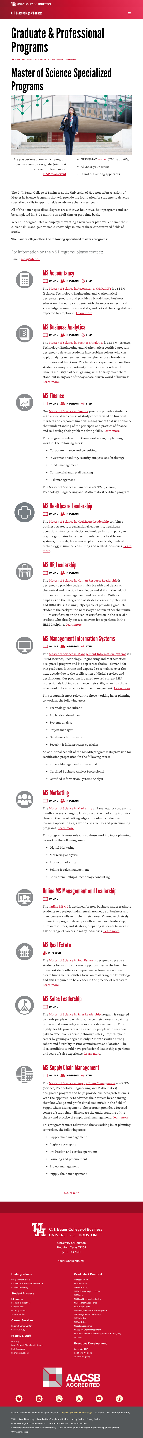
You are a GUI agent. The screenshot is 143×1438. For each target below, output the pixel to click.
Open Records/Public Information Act (28, 1423)
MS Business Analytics (64, 327)
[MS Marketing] (24, 799)
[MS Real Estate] (24, 951)
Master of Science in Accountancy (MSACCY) (80, 288)
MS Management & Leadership (87, 1314)
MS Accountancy (58, 273)
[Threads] (119, 1398)
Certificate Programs (83, 1352)
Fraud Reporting (27, 1419)
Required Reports (79, 1423)
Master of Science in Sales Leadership (75, 1014)
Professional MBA (82, 1279)
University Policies (19, 1431)
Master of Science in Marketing (70, 808)
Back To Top (70, 1193)
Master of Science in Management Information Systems (87, 654)
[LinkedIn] (39, 1398)
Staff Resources (18, 1349)
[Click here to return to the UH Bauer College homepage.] (67, 1229)
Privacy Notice (93, 1419)
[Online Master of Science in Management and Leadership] (24, 897)
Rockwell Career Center (21, 1325)
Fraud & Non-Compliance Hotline (52, 1419)
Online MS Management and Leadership (79, 891)
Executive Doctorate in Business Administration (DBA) (97, 1333)
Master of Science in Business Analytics (76, 342)
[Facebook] (19, 1398)
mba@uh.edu (30, 259)
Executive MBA (80, 1283)
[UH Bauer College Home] (26, 13)
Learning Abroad (18, 1310)
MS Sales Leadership (62, 999)
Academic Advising (19, 1287)
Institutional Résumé (58, 1423)
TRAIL (14, 1419)
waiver (102, 159)
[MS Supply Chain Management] (24, 1074)
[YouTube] (99, 1398)
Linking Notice (77, 1419)
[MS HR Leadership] (24, 571)
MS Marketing (56, 793)
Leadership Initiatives (20, 1302)
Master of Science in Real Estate (71, 960)
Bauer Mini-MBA (81, 1349)
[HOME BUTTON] (13, 59)
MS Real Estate (57, 945)
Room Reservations (20, 1352)
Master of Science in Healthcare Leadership (79, 521)
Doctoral (78, 1337)
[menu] (129, 13)
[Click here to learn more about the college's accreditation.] (71, 1377)
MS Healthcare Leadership (67, 506)
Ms (36, 59)
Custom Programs (82, 1356)
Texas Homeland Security (118, 1412)
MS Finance (53, 396)
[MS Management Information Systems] (24, 645)
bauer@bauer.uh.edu (71, 1261)
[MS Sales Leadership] (24, 1005)
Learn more (84, 313)
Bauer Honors (17, 1306)
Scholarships (17, 1299)
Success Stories (18, 1314)
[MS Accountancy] (24, 279)
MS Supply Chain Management (71, 1067)
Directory (15, 1341)
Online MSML (58, 906)
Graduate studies (24, 59)
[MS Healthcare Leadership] (24, 512)
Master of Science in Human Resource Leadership (83, 580)
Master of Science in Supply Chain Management (82, 1083)
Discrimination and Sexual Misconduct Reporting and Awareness (89, 1427)
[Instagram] (59, 1398)
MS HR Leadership (59, 565)
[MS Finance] (24, 402)
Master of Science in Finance (68, 411)
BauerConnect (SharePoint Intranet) (27, 1345)
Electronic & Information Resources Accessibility (33, 1427)
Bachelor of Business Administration (27, 1283)
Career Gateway (18, 1329)
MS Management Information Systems (79, 638)
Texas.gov (99, 1412)
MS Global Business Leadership (87, 1299)
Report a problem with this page (77, 1412)
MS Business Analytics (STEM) (87, 1291)
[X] (79, 1398)
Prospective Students (20, 1279)
